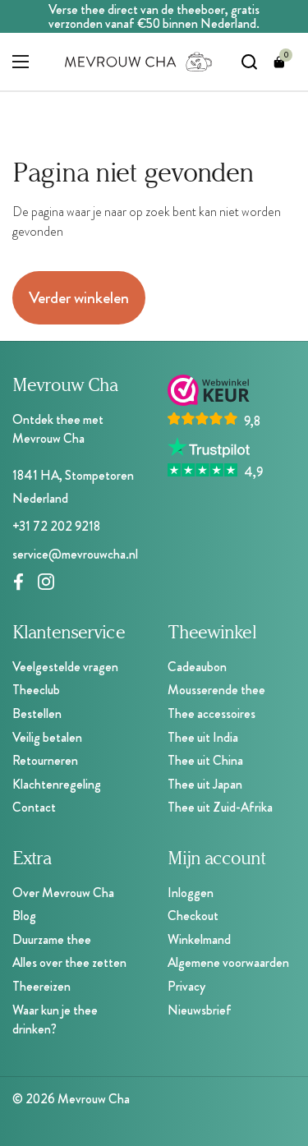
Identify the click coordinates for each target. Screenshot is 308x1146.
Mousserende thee (216, 689)
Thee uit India (203, 737)
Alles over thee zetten (69, 962)
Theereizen (41, 986)
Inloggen (191, 892)
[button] (279, 61)
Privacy (186, 986)
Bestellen (37, 713)
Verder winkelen (79, 298)
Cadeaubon (197, 666)
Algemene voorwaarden (228, 962)
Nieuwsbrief (200, 1010)
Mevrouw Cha (93, 1098)
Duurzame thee (51, 939)
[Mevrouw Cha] (139, 61)
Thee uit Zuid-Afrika (220, 807)
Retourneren (45, 760)
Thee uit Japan (205, 784)
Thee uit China (205, 760)
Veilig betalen (47, 737)
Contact (34, 807)
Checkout (193, 915)
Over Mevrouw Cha (63, 892)
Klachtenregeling (56, 784)
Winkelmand (199, 939)
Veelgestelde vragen (65, 666)
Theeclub (36, 689)
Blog (24, 915)
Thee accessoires (211, 713)
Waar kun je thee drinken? (55, 1020)
